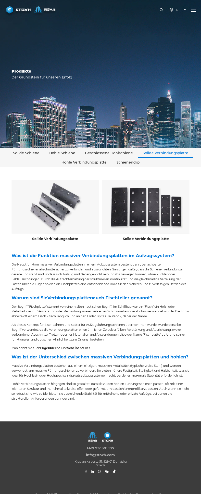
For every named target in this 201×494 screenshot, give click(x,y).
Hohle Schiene (62, 153)
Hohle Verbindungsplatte (84, 162)
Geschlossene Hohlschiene (109, 153)
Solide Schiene (26, 153)
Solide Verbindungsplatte (165, 153)
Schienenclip (128, 162)
